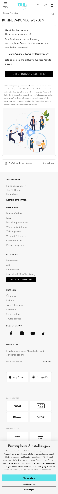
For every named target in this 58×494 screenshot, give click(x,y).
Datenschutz (12, 269)
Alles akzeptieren (29, 478)
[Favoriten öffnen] (45, 5)
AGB (8, 264)
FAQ (8, 217)
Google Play (43, 377)
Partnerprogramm (15, 245)
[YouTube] (32, 333)
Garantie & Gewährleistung (20, 274)
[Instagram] (21, 333)
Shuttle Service (13, 318)
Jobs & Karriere (14, 304)
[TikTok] (43, 333)
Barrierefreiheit (14, 213)
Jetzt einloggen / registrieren (29, 74)
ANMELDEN (47, 362)
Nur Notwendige (29, 484)
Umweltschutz (13, 314)
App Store (18, 377)
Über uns (11, 295)
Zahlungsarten (13, 231)
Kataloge (11, 309)
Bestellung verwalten (17, 222)
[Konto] (38, 5)
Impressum (12, 260)
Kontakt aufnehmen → (18, 199)
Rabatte (10, 300)
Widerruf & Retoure (16, 226)
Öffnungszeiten (14, 240)
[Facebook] (10, 333)
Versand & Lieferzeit (16, 235)
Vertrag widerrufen (21, 279)
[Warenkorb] (52, 5)
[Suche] (53, 14)
